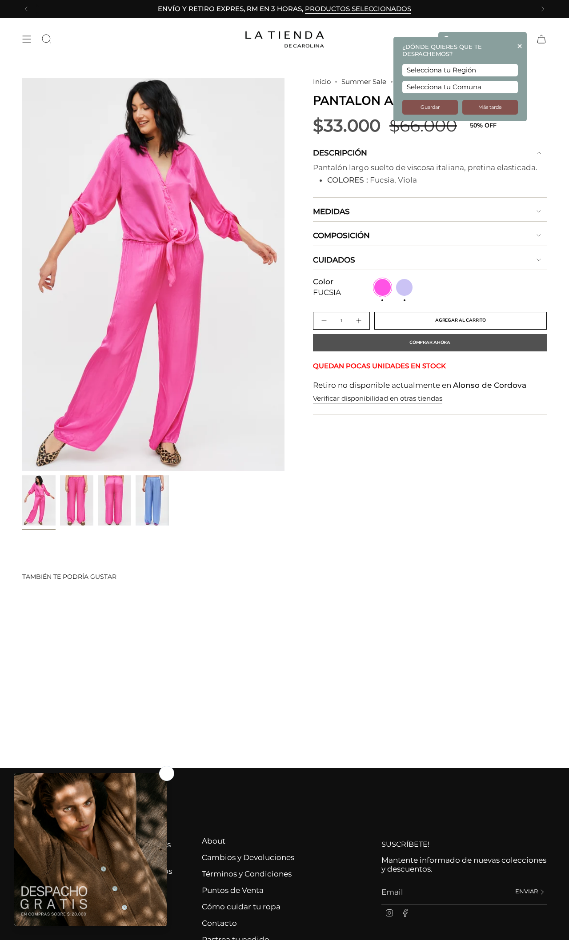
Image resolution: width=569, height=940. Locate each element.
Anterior (22, 274)
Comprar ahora (429, 342)
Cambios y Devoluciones (248, 857)
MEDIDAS (331, 211)
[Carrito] (541, 39)
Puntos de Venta (233, 890)
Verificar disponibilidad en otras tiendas (377, 398)
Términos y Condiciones (247, 873)
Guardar (430, 107)
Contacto (219, 923)
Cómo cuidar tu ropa (241, 906)
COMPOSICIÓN (341, 235)
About (213, 840)
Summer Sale (363, 82)
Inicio (322, 82)
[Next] (543, 9)
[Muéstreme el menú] (27, 39)
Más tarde (490, 107)
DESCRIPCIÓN (340, 152)
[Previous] (26, 9)
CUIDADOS (334, 259)
